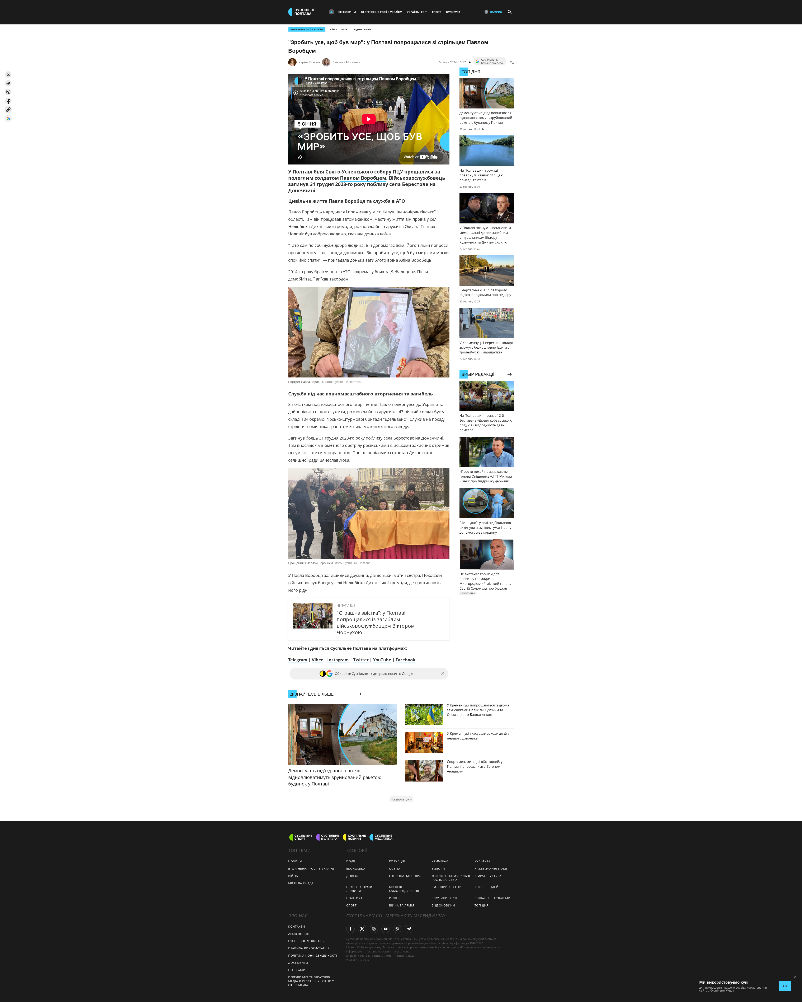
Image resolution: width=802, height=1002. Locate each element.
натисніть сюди (405, 955)
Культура (453, 12)
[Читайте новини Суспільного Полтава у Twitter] (362, 929)
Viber (317, 660)
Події (350, 861)
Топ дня (482, 905)
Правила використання (309, 948)
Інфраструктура (488, 876)
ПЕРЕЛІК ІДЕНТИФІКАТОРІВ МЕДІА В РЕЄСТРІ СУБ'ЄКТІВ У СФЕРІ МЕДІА (311, 981)
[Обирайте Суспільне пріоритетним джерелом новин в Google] (8, 118)
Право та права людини (359, 889)
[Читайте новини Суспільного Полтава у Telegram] (409, 929)
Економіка (355, 869)
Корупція (397, 861)
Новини (295, 861)
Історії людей (487, 887)
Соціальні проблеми (493, 898)
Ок (785, 986)
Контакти (296, 926)
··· (470, 12)
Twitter (361, 660)
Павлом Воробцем (363, 178)
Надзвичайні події (491, 869)
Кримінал (440, 861)
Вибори (438, 869)
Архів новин (298, 934)
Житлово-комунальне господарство (451, 878)
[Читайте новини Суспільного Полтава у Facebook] (350, 929)
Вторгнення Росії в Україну (381, 12)
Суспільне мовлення (306, 941)
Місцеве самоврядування (404, 889)
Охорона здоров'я (405, 876)
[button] (8, 74)
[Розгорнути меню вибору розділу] (331, 11)
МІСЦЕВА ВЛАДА (301, 883)
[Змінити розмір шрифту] (512, 62)
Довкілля (354, 876)
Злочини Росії (444, 898)
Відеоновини (362, 29)
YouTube (382, 660)
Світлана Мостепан (346, 62)
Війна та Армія (339, 29)
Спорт (436, 12)
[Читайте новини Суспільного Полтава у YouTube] (385, 929)
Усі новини (347, 12)
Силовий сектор (446, 887)
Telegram (297, 660)
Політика (354, 898)
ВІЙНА (293, 876)
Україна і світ (417, 12)
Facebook (405, 660)
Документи (298, 963)
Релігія (395, 898)
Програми (297, 970)
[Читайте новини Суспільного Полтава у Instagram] (374, 929)
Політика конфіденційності (312, 955)
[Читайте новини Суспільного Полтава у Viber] (397, 929)
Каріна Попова (309, 62)
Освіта (394, 869)
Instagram (338, 660)
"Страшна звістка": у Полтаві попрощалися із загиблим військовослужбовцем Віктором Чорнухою (376, 622)
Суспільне (402, 951)
